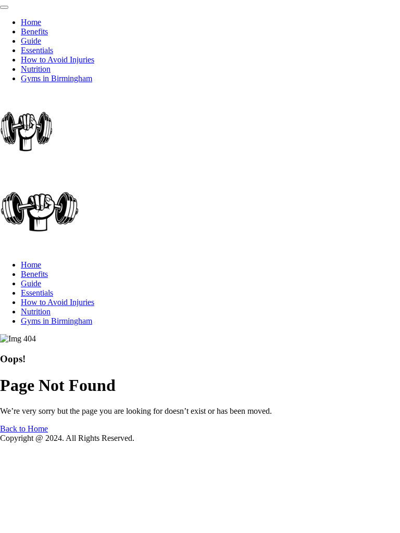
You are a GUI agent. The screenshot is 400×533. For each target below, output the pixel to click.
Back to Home (24, 428)
